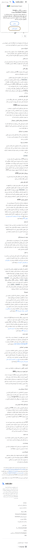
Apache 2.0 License (13, 471)
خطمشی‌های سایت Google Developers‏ (15, 473)
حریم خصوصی (21, 542)
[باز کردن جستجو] (10, 2)
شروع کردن (14, 28)
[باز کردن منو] (25, 2)
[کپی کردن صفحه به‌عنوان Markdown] (25, 36)
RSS (26, 535)
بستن (14, 23)
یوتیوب (25, 530)
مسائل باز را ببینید (23, 507)
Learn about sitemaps (20, 344)
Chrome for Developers (21, 514)
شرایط (26, 542)
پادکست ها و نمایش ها (22, 521)
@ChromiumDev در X (21, 528)
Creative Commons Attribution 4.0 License (15, 469)
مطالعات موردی (23, 519)
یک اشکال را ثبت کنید (22, 505)
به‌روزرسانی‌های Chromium (21, 516)
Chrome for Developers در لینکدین (19, 533)
